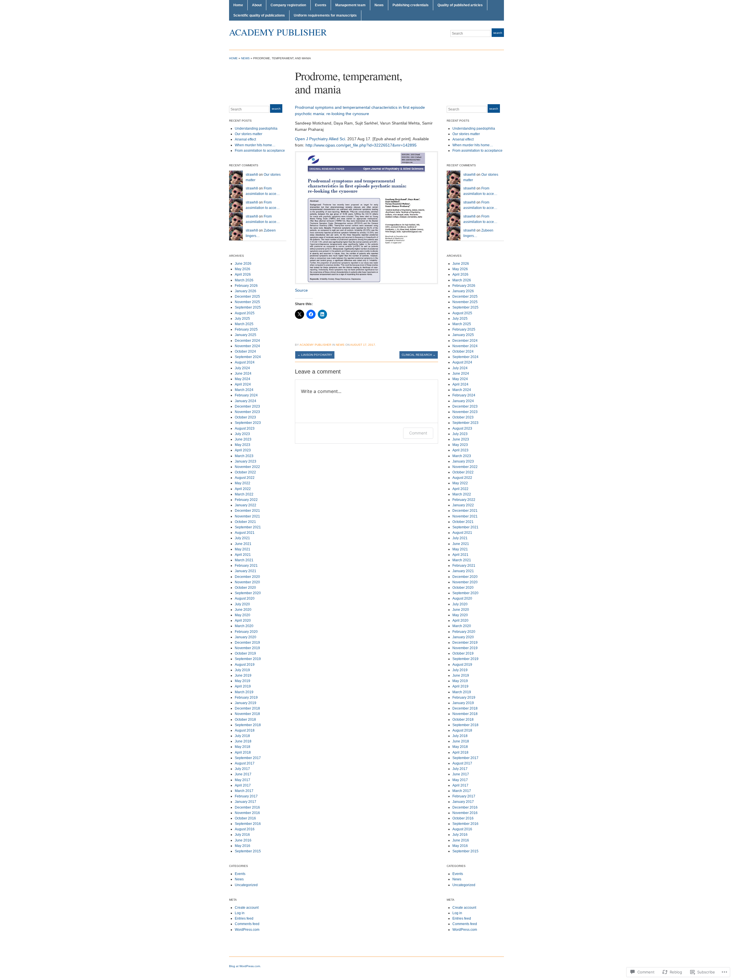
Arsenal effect (245, 139)
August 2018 (245, 730)
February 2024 (246, 395)
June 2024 (243, 374)
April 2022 (243, 489)
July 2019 (242, 670)
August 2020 (245, 598)
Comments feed (247, 924)
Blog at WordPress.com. (245, 966)
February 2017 (246, 796)
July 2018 (242, 736)
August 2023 (245, 428)
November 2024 (247, 346)
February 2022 (246, 500)
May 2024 (242, 379)
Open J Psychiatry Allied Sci (320, 139)
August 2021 (245, 533)
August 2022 (245, 478)
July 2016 (242, 835)
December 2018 (247, 708)
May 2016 (242, 846)
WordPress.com (247, 930)
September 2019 (248, 659)
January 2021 (245, 571)
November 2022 (247, 467)
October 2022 (245, 472)
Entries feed (244, 918)
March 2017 (244, 791)
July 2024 (242, 368)
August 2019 (245, 665)
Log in (240, 913)
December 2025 (247, 297)
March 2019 (244, 692)
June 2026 (243, 264)
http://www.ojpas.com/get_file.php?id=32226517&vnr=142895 (361, 145)
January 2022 (245, 505)
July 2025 (242, 319)
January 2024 (245, 401)
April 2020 (243, 621)
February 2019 (246, 698)
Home (238, 5)
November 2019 (247, 648)
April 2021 (243, 555)
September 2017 (248, 758)
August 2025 (245, 313)
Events (320, 5)
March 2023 (244, 456)
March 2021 (244, 560)
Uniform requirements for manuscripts (325, 15)
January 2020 (245, 637)
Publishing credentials (411, 5)
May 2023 (242, 445)
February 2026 (246, 286)
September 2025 (248, 307)
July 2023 (242, 434)
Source (301, 290)
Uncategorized (246, 885)
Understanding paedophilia (256, 129)
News (379, 5)
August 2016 (245, 829)
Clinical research (419, 354)
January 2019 (245, 703)
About (257, 5)
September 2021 (248, 527)
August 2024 (245, 362)
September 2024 (248, 357)
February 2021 (246, 566)
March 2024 (244, 390)
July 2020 (242, 604)
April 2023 (243, 450)
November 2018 (247, 714)
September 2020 (248, 593)
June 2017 (243, 774)
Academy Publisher (278, 32)
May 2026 (242, 269)
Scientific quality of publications (259, 15)
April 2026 (243, 274)
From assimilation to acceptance (260, 151)
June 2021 (243, 544)
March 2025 (244, 324)
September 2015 (248, 851)
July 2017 (242, 769)
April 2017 (243, 785)
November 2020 (247, 582)
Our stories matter (248, 134)
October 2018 (245, 720)
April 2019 (243, 686)
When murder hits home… (255, 145)
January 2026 (245, 291)
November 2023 (247, 412)
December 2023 (247, 406)
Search (497, 32)
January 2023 (245, 461)
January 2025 (245, 335)
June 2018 (243, 741)
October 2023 (245, 417)
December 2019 (247, 643)
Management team (350, 5)
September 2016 (248, 824)
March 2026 (244, 280)
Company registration (288, 5)
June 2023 (243, 439)
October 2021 (245, 522)
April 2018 (243, 752)
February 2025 (246, 329)
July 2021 (242, 538)
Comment (418, 432)
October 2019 (245, 653)
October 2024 (245, 351)
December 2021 (247, 511)
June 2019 (243, 675)
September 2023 (248, 423)
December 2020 (247, 577)
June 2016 (243, 840)
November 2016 (247, 813)
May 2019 (242, 681)
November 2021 (247, 516)
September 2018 (248, 725)
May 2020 (242, 615)
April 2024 (243, 384)
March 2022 (244, 494)
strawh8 (252, 175)
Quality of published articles (460, 5)
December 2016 (247, 807)
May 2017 (242, 780)
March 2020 (244, 626)
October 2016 (245, 818)
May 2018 (242, 747)
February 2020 (246, 632)
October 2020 (245, 588)
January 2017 (245, 802)
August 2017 (245, 763)
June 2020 (243, 610)
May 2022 (242, 483)
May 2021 (242, 549)
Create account (247, 908)
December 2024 (247, 341)
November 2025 (247, 302)
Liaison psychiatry (314, 354)
